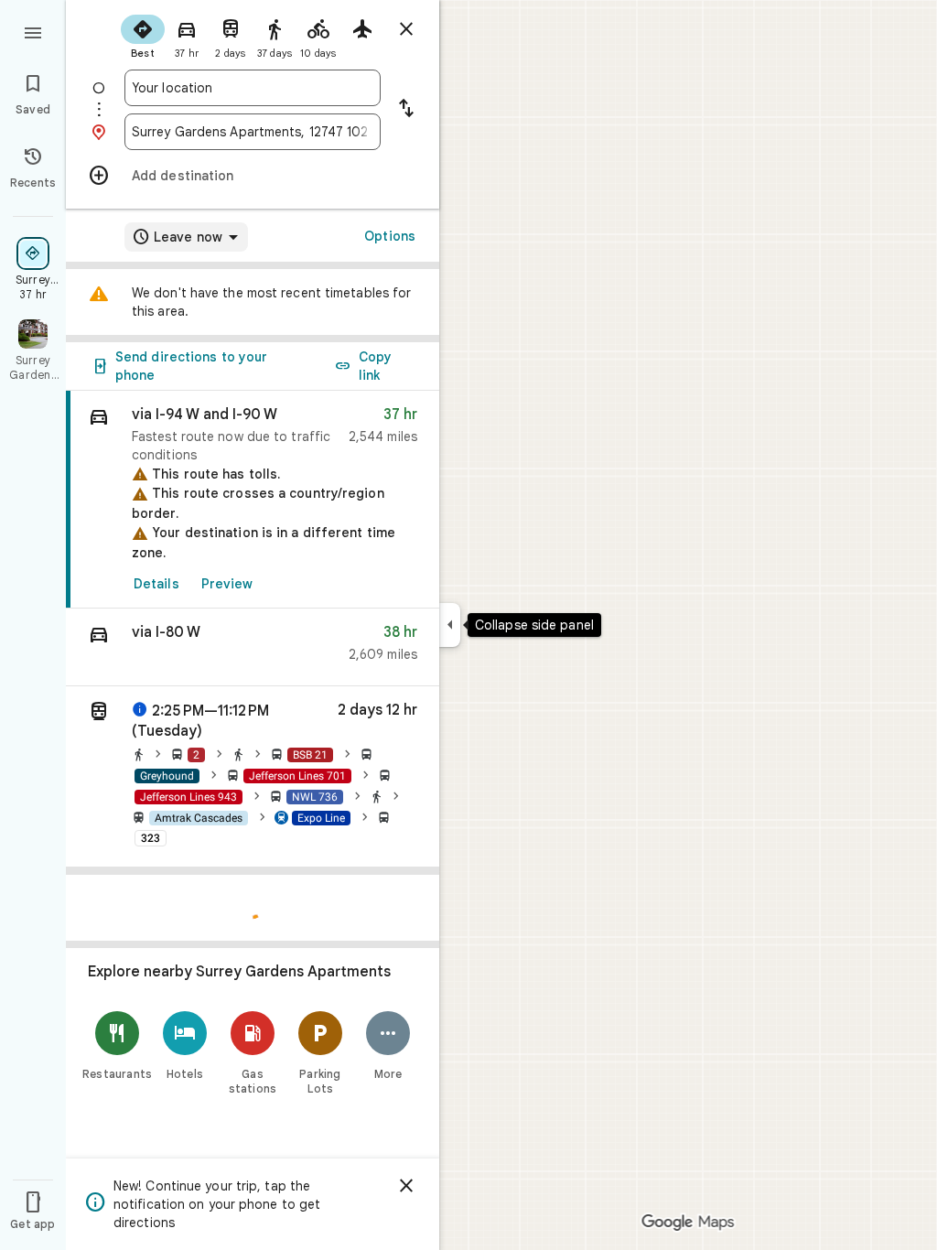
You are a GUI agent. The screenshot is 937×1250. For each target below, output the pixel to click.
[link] (252, 500)
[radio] (143, 35)
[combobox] (252, 88)
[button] (252, 647)
